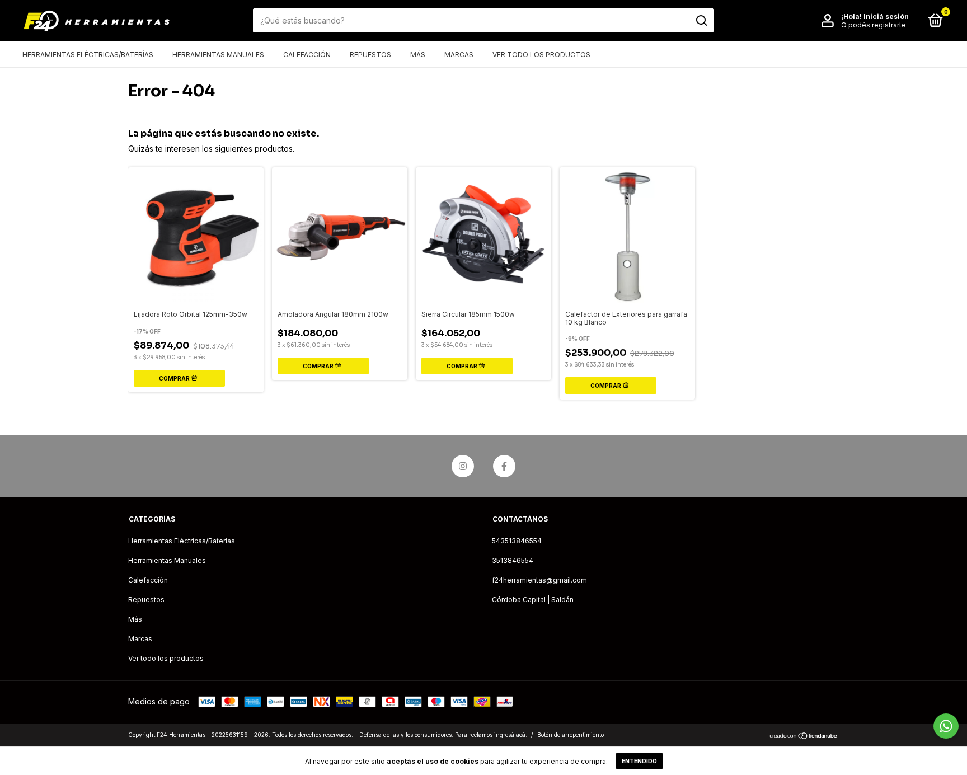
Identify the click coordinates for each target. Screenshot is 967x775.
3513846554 (512, 560)
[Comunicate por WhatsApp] (946, 726)
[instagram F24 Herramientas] (463, 466)
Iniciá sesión (886, 16)
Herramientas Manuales (218, 54)
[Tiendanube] (804, 736)
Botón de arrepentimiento (570, 734)
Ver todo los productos (541, 54)
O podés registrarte (873, 25)
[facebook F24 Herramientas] (504, 466)
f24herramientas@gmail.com (539, 580)
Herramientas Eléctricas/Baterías (87, 54)
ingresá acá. (510, 734)
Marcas (458, 54)
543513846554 (517, 541)
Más (417, 54)
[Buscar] (701, 21)
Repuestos (370, 54)
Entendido (639, 761)
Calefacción (307, 54)
